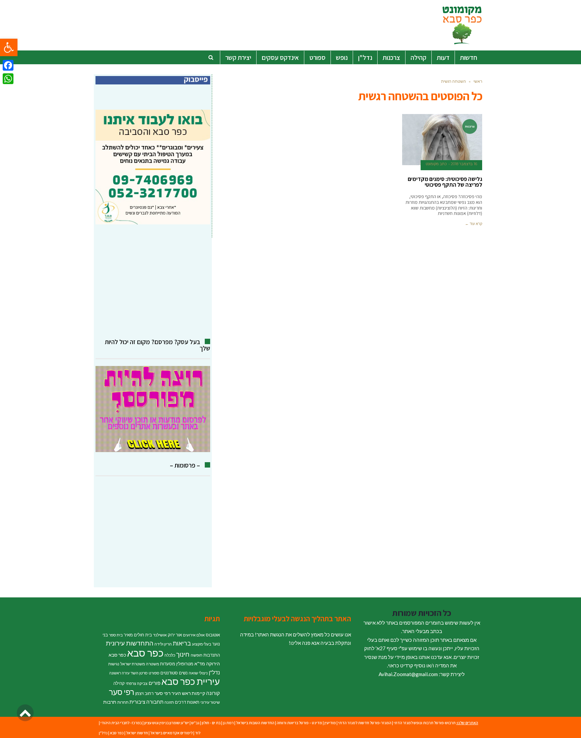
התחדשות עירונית (129, 643)
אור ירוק (175, 634)
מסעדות (167, 663)
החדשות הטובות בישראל (255, 722)
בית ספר (116, 634)
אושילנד (160, 634)
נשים (183, 672)
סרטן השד (139, 672)
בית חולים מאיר (138, 634)
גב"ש (195, 722)
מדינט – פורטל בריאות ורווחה (299, 722)
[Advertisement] (152, 281)
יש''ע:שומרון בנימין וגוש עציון (166, 722)
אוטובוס (213, 634)
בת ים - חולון (211, 722)
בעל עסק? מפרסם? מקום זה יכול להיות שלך (157, 345)
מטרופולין (184, 663)
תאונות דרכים (187, 702)
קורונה (213, 693)
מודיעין (330, 722)
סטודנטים (169, 672)
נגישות (113, 663)
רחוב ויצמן (144, 693)
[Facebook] (8, 65)
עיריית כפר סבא (190, 681)
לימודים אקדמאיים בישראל (171, 732)
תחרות (122, 702)
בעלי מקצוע (201, 644)
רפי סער (121, 692)
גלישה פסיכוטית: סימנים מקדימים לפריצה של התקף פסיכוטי (445, 181)
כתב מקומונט (436, 163)
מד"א (199, 663)
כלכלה (169, 655)
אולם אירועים (194, 634)
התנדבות (211, 655)
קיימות (198, 693)
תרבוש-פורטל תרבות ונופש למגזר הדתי (425, 722)
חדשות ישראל (137, 732)
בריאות (182, 643)
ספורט (154, 672)
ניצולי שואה (198, 672)
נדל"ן (214, 672)
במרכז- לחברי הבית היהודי (121, 722)
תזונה (169, 702)
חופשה (196, 655)
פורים (154, 683)
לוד (197, 732)
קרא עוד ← (473, 223)
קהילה (119, 683)
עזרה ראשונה (119, 673)
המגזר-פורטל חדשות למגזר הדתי (364, 722)
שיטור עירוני (210, 702)
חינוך (183, 654)
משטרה (152, 663)
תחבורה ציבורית (146, 702)
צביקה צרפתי (137, 683)
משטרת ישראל (132, 663)
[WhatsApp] (8, 78)
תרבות (109, 702)
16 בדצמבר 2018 (464, 163)
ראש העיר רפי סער (173, 693)
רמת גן (228, 722)
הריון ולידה (163, 644)
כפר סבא (145, 653)
